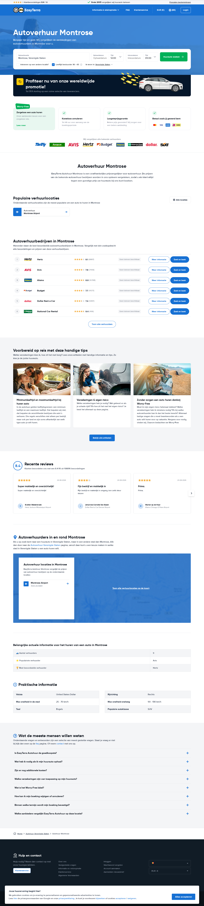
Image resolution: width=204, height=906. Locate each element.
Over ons (62, 861)
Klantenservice (141, 10)
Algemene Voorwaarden (68, 875)
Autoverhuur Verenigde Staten (45, 545)
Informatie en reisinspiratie (69, 868)
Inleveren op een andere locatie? (34, 64)
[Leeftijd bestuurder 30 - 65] (53, 64)
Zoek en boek (180, 259)
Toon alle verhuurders (102, 324)
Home (19, 834)
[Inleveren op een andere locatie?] (18, 64)
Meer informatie (159, 259)
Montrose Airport (32, 212)
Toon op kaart (36, 585)
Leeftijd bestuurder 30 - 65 (67, 64)
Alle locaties (181, 199)
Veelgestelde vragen (67, 865)
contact (60, 743)
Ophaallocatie (23, 55)
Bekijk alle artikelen (102, 437)
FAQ (128, 10)
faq (37, 743)
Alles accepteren (183, 896)
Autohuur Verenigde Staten (37, 834)
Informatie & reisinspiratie (104, 10)
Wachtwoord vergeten (113, 865)
